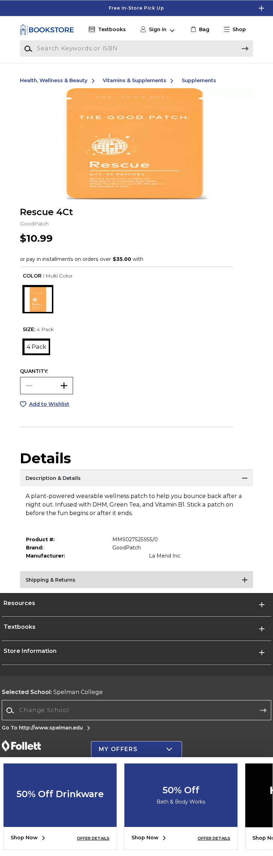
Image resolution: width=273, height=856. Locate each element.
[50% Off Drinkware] (60, 821)
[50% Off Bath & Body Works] (180, 821)
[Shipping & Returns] (136, 580)
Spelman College (52, 692)
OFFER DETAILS (93, 838)
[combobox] (136, 710)
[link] (199, 29)
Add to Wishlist (49, 404)
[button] (136, 8)
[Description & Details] (136, 478)
